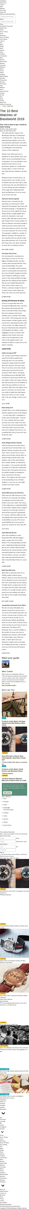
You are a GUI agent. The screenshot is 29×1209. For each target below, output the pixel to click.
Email (17, 838)
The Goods (3, 10)
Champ (2, 1125)
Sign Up (2, 852)
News (1, 58)
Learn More (5, 529)
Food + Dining (4, 32)
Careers (2, 1200)
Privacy (2, 1199)
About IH (2, 1189)
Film (1, 43)
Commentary (3, 56)
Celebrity (2, 54)
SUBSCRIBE (6, 808)
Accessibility (3, 1202)
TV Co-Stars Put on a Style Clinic (9, 1024)
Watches (2, 63)
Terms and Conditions (14, 854)
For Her (2, 95)
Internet (2, 50)
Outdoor (2, 93)
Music (1, 48)
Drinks (2, 30)
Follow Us (2, 14)
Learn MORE (6, 403)
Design (2, 46)
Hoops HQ (3, 12)
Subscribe (8, 14)
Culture (2, 5)
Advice (2, 69)
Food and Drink (4, 91)
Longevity (2, 74)
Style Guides (3, 61)
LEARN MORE (6, 297)
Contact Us (3, 1193)
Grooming (2, 65)
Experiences (3, 3)
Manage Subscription (6, 1204)
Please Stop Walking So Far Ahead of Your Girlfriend (14, 1048)
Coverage (2, 1121)
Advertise (2, 1195)
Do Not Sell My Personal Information (10, 1206)
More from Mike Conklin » (9, 685)
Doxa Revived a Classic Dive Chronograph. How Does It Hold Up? (14, 758)
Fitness (2, 71)
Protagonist (3, 1127)
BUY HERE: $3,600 (7, 249)
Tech (1, 97)
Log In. (12, 810)
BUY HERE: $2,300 (7, 601)
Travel (1, 33)
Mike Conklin (5, 129)
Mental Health (4, 76)
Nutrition (2, 78)
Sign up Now (7, 793)
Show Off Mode (4, 37)
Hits (1, 1117)
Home (1, 89)
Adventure (3, 35)
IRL (1, 1123)
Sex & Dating (3, 39)
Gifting (2, 100)
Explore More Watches (6, 999)
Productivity (3, 80)
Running (2, 82)
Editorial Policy (4, 1191)
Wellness (2, 8)
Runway (2, 59)
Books (1, 45)
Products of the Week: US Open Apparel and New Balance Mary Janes (13, 723)
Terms (1, 1197)
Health (2, 72)
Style (1, 6)
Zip (17, 847)
